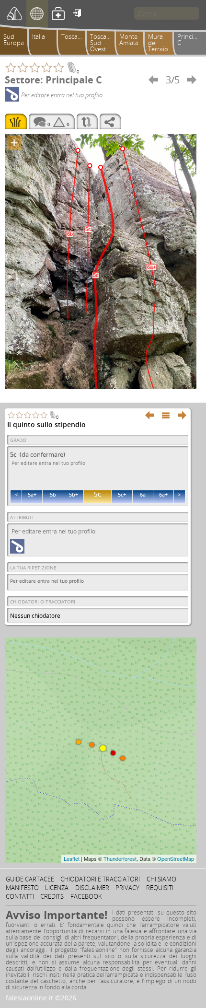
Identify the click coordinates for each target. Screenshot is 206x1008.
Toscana (73, 36)
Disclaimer (92, 887)
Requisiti (159, 887)
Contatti (20, 896)
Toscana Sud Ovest (102, 42)
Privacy (127, 887)
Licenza (57, 887)
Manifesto (22, 887)
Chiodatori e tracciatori (100, 879)
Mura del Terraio (158, 42)
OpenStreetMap (175, 858)
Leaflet (72, 858)
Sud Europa (13, 39)
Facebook (86, 896)
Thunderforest (120, 858)
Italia (38, 36)
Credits (52, 896)
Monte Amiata (128, 39)
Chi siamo (161, 879)
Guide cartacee (30, 879)
